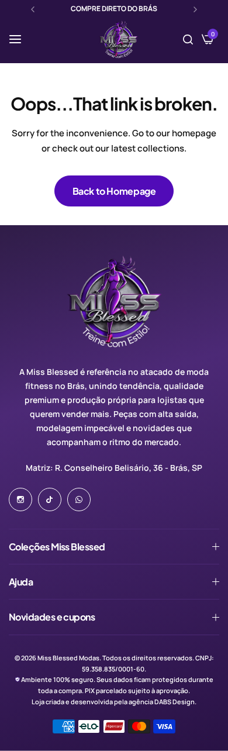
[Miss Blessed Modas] (118, 39)
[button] (33, 9)
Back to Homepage (114, 191)
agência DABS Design (162, 701)
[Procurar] (188, 39)
